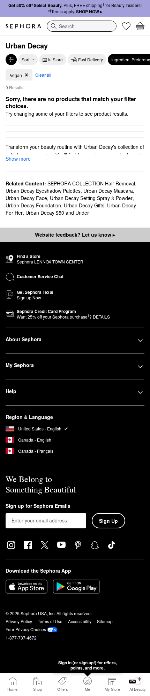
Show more (18, 158)
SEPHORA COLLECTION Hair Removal (91, 183)
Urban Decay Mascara (108, 190)
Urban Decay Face (26, 197)
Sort (25, 59)
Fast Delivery (90, 59)
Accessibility (79, 621)
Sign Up (108, 520)
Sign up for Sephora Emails (38, 506)
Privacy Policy (19, 621)
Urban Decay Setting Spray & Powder (91, 197)
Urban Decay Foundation (33, 205)
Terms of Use (50, 621)
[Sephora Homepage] (23, 26)
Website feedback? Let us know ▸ (75, 234)
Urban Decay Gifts (84, 205)
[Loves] (126, 26)
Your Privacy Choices (26, 629)
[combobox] (82, 26)
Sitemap (105, 621)
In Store (55, 59)
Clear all (43, 75)
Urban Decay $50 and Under (57, 212)
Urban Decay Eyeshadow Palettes (43, 190)
